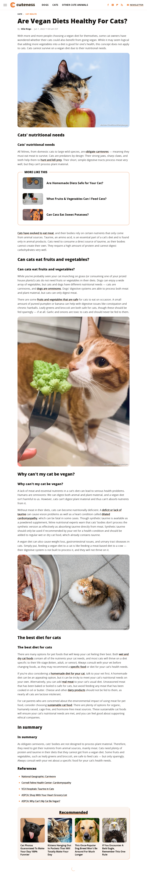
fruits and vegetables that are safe (57, 299)
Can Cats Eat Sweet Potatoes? (68, 215)
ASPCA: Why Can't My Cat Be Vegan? (41, 801)
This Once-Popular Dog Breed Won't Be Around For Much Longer (86, 850)
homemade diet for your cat (68, 673)
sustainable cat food (60, 705)
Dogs (45, 4)
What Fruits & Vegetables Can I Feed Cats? (77, 199)
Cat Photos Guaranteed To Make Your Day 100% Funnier (32, 850)
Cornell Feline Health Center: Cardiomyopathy (46, 782)
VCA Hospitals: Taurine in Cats (38, 788)
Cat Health (31, 14)
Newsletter (136, 4)
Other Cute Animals (75, 4)
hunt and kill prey (51, 160)
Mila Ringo (26, 29)
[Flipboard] (117, 5)
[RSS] (122, 5)
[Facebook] (108, 5)
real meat (68, 681)
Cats (55, 4)
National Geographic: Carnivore (39, 776)
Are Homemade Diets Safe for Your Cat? (75, 183)
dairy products (76, 690)
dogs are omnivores (49, 288)
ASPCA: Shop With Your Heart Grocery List (44, 795)
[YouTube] (113, 5)
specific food (78, 666)
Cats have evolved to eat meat (36, 233)
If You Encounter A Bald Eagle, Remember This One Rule (113, 850)
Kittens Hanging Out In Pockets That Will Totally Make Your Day (59, 850)
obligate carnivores (97, 151)
